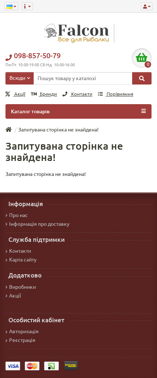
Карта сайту (23, 260)
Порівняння (119, 94)
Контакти (81, 94)
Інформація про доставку (39, 224)
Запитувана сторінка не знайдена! (58, 130)
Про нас (18, 215)
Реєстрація (22, 340)
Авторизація (24, 331)
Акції (19, 94)
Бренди (48, 94)
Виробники (22, 287)
